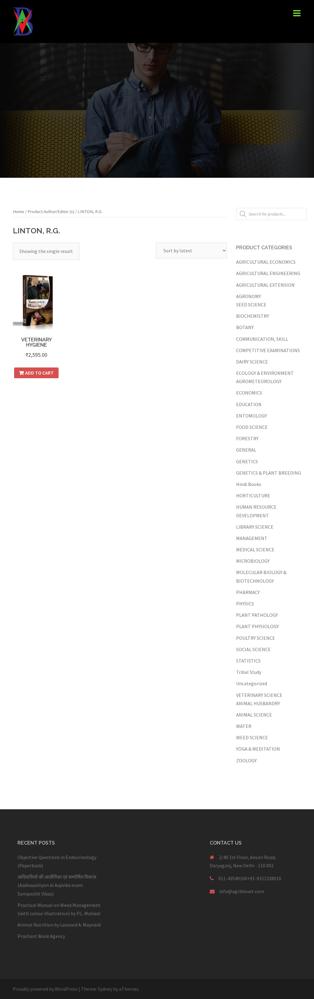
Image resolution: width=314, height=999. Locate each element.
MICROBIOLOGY (253, 561)
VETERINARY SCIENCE (259, 695)
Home (18, 211)
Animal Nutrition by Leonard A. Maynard (59, 925)
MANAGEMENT (251, 538)
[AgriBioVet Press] (23, 21)
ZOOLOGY (246, 760)
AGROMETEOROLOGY (258, 381)
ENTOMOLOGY (251, 416)
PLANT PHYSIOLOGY (257, 626)
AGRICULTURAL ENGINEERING (268, 273)
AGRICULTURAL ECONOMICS (266, 262)
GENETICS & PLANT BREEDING (268, 473)
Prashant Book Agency (41, 936)
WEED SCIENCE (252, 737)
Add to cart (39, 373)
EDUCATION (249, 404)
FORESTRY (247, 438)
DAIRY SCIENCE (252, 362)
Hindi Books (248, 484)
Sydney (105, 989)
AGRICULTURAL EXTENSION (265, 285)
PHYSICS (245, 604)
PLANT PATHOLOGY (257, 615)
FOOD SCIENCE (252, 427)
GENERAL (246, 450)
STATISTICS (248, 661)
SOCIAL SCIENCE (253, 649)
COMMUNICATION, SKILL (262, 339)
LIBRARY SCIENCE (255, 527)
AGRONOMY (248, 296)
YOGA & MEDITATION (258, 749)
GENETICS (247, 461)
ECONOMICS (249, 393)
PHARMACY (248, 592)
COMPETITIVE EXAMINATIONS (268, 350)
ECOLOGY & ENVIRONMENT (265, 373)
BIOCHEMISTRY (252, 316)
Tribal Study (248, 672)
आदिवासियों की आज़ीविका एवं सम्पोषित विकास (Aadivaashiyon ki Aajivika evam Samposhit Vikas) (56, 885)
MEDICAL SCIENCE (255, 549)
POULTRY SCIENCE (255, 638)
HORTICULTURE (253, 495)
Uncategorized (251, 683)
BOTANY (245, 327)
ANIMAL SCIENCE (254, 715)
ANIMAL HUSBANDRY (258, 703)
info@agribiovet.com (241, 891)
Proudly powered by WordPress (45, 989)
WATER (243, 726)
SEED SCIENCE (251, 304)
